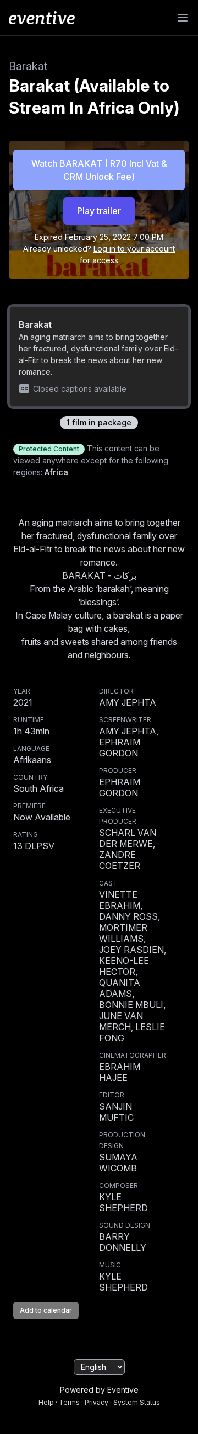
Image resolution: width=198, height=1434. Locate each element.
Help (46, 1402)
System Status (136, 1402)
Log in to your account (134, 248)
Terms (69, 1402)
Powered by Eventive (99, 1389)
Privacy (96, 1402)
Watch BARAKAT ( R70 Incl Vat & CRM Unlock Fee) (99, 170)
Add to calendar (46, 1310)
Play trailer (99, 210)
